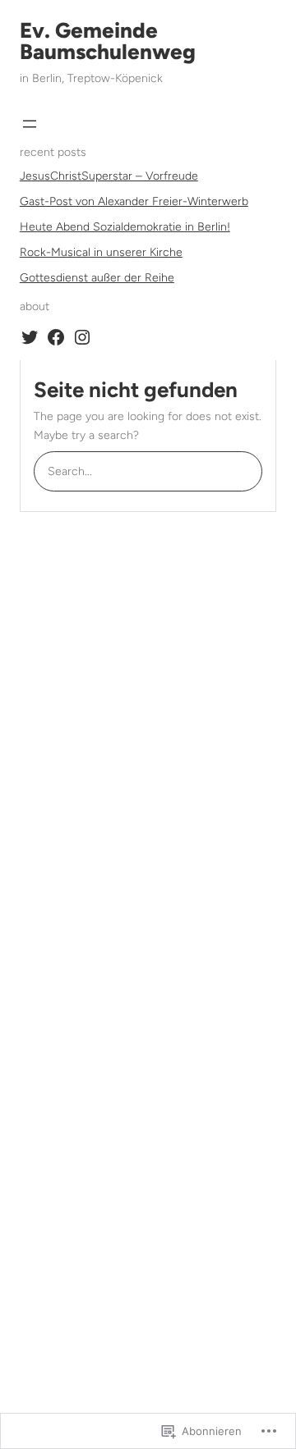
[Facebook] (56, 337)
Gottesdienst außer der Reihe (97, 278)
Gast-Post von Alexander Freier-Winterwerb (134, 201)
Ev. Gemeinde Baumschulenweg (108, 41)
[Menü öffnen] (29, 124)
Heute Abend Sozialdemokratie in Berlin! (125, 227)
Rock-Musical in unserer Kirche (101, 252)
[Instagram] (82, 337)
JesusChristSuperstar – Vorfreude (109, 176)
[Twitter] (29, 337)
